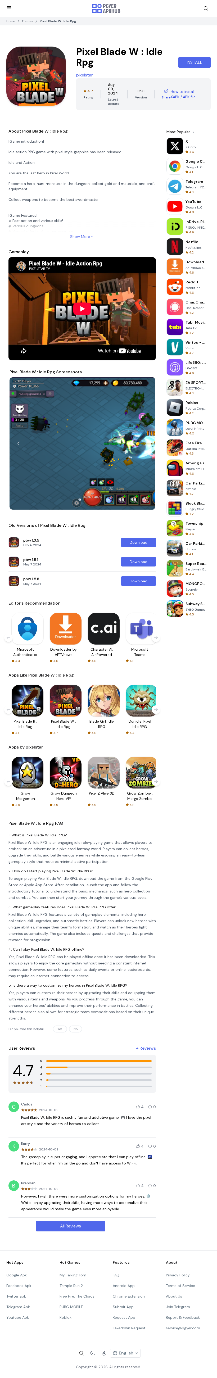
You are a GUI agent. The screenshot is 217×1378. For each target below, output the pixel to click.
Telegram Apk (18, 1306)
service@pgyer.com (183, 1328)
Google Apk (16, 1275)
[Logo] (106, 8)
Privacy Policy (178, 1275)
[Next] (146, 443)
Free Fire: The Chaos (77, 1296)
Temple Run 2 (71, 1285)
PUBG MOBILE (71, 1306)
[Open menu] (9, 7)
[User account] (103, 1353)
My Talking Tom (73, 1275)
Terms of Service (180, 1285)
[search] (206, 8)
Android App (124, 1285)
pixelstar (84, 75)
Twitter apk (16, 1296)
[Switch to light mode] (92, 1353)
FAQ (116, 1275)
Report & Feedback (183, 1317)
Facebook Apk (18, 1285)
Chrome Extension (129, 1296)
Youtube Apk (17, 1317)
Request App (124, 1317)
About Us (174, 1296)
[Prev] (18, 443)
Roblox (65, 1317)
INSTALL (194, 62)
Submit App (123, 1306)
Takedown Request (129, 1328)
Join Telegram (178, 1306)
